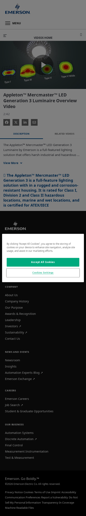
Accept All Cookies (43, 262)
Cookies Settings (43, 272)
